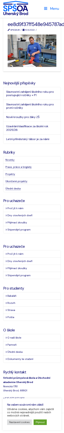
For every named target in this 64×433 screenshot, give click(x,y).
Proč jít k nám (15, 208)
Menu (54, 8)
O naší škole (14, 337)
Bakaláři (11, 295)
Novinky (10, 159)
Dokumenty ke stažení (20, 359)
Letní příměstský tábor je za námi (27, 139)
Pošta (10, 317)
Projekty (10, 174)
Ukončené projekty (16, 181)
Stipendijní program (19, 229)
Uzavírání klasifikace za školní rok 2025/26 (27, 128)
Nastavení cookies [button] (19, 422)
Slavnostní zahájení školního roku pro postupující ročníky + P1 (30, 93)
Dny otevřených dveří (19, 215)
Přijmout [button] (40, 422)
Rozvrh (11, 303)
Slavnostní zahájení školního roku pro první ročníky (30, 106)
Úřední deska (13, 188)
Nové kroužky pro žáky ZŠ (22, 117)
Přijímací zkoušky (17, 222)
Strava (11, 310)
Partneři (12, 344)
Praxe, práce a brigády (19, 167)
